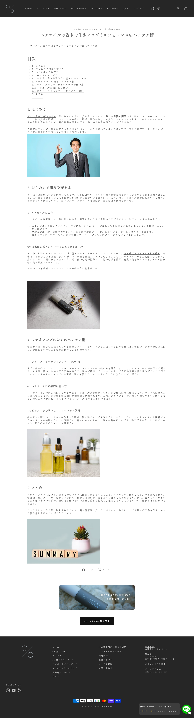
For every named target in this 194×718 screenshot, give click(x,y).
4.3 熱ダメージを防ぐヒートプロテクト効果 (58, 91)
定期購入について (61, 673)
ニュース (57, 656)
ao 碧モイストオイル (63, 660)
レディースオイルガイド (64, 668)
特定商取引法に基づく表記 (112, 647)
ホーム (55, 647)
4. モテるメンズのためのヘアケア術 (53, 81)
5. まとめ (37, 94)
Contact (139, 8)
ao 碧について (60, 651)
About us (31, 8)
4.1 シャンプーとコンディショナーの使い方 (58, 85)
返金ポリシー (106, 660)
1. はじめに (39, 66)
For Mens (60, 8)
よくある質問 (106, 664)
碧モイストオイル (93, 29)
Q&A (125, 8)
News (45, 8)
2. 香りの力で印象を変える (48, 69)
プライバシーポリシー (110, 651)
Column (112, 8)
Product (96, 8)
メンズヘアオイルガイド (65, 664)
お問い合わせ (106, 668)
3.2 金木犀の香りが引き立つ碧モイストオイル (59, 78)
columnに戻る (99, 621)
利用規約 (103, 656)
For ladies (78, 8)
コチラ (96, 268)
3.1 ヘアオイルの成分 (45, 75)
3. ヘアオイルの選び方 (45, 72)
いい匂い (78, 29)
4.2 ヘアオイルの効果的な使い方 (51, 88)
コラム (55, 677)
